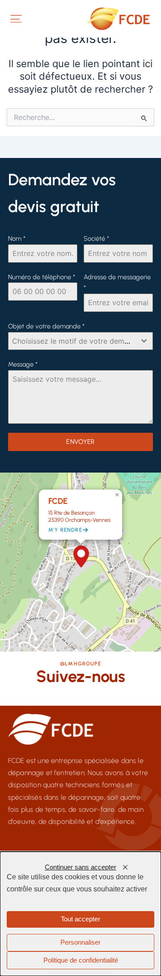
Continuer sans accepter (80, 867)
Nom (16, 238)
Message (23, 364)
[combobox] (80, 341)
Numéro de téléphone (41, 277)
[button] (81, 556)
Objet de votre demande (46, 326)
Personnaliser (80, 942)
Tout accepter (80, 919)
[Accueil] (120, 19)
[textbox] (72, 340)
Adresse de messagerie (117, 282)
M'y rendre (65, 530)
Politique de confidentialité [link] (80, 960)
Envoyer (80, 442)
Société (96, 238)
